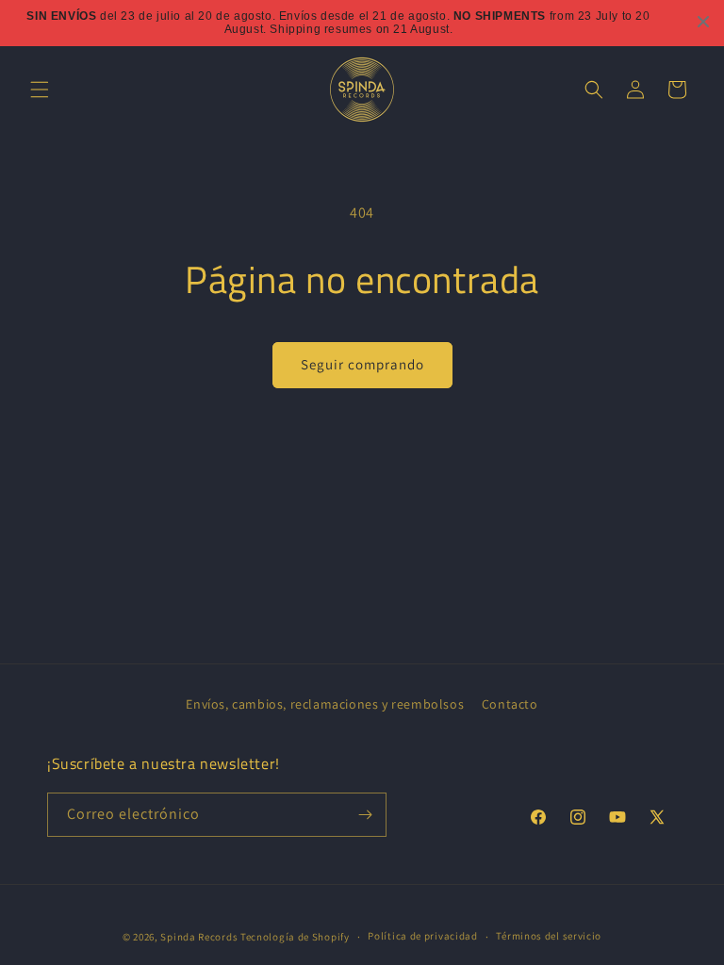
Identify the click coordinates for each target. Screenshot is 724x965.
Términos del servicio (548, 935)
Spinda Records (199, 936)
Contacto (510, 703)
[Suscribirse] (365, 815)
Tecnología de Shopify (295, 936)
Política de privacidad (422, 935)
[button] (39, 89)
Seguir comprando (362, 364)
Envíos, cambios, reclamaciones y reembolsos (325, 703)
